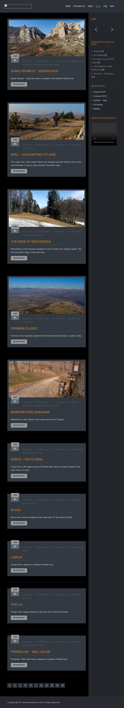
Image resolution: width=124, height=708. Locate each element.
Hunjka (75, 402)
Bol (78, 500)
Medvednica (77, 231)
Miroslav (28, 61)
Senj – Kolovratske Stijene (33, 154)
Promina (30, 322)
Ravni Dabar (55, 64)
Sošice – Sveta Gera (26, 459)
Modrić (80, 547)
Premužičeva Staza (41, 64)
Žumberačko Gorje (34, 453)
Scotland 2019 (100, 96)
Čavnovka (76, 318)
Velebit (25, 551)
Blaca (74, 500)
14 (57, 685)
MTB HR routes (43, 61)
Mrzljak (57, 405)
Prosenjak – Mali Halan (30, 652)
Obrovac (25, 645)
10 (36, 685)
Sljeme (40, 235)
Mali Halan (76, 642)
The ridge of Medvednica (31, 241)
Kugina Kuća (27, 64)
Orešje (25, 235)
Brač (24, 503)
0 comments (58, 61)
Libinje (74, 547)
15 (63, 685)
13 (52, 685)
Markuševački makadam (32, 405)
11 (41, 685)
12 (47, 685)
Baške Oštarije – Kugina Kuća (34, 71)
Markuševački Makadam (30, 412)
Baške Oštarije (78, 61)
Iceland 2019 (99, 91)
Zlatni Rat (31, 503)
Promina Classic (24, 328)
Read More (19, 84)
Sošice (74, 449)
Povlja (29, 598)
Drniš (24, 322)
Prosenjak (34, 645)
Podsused (32, 235)
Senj (31, 148)
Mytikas (96, 108)
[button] (96, 29)
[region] (104, 29)
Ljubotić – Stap (100, 100)
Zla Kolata (98, 104)
